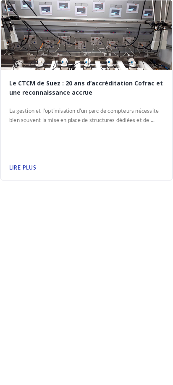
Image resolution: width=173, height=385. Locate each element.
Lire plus (23, 167)
